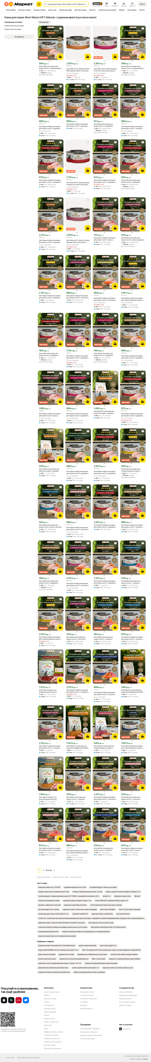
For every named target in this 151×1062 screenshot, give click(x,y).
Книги (46, 1028)
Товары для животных (52, 1038)
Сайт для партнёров (87, 1039)
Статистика (10, 1057)
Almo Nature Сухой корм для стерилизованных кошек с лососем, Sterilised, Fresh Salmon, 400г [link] (105, 747)
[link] (49, 887)
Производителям (125, 999)
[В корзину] (60, 56)
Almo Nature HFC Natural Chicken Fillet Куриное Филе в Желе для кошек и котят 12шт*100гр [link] (77, 70)
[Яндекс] (145, 1059)
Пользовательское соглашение (28, 1057)
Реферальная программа (128, 995)
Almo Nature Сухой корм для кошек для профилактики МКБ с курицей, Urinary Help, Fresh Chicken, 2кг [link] (77, 747)
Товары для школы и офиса (53, 1032)
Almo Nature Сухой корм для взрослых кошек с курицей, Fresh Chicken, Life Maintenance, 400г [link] (50, 470)
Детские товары (50, 1045)
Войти (142, 4)
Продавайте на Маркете (89, 1032)
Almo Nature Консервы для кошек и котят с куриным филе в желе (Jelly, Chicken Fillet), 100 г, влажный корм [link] (50, 67)
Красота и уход (49, 1018)
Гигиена (47, 1002)
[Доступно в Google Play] (11, 1003)
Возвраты (83, 1005)
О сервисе (84, 1002)
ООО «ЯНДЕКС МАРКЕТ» (139, 1056)
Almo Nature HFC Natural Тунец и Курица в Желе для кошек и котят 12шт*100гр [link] (77, 241)
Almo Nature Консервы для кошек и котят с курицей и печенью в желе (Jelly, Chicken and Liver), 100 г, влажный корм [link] (105, 125)
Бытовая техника (50, 999)
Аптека (46, 1015)
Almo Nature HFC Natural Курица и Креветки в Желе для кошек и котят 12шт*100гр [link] (77, 184)
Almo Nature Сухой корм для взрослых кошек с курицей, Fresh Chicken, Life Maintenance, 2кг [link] (105, 412)
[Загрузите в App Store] (4, 1003)
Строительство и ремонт (53, 1042)
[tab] (10, 10)
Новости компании (126, 992)
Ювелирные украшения (52, 1048)
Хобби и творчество (51, 1022)
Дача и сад (48, 1025)
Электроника (48, 1005)
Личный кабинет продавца (89, 1029)
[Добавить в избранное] (60, 28)
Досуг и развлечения (51, 992)
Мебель (47, 995)
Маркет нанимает (125, 1005)
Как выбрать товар (87, 992)
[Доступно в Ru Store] (26, 1003)
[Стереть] (86, 4)
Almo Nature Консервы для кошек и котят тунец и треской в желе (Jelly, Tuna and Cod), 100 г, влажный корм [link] (50, 526)
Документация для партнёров (91, 1035)
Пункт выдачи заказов (127, 1002)
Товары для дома (50, 1012)
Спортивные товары (51, 1035)
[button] (44, 22)
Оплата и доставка (87, 995)
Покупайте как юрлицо (88, 999)
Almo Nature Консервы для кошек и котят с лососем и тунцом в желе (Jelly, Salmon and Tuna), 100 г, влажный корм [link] (132, 798)
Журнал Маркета (86, 1008)
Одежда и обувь (50, 1008)
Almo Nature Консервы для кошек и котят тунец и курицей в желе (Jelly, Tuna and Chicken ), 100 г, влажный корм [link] (132, 239)
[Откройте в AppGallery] (18, 1003)
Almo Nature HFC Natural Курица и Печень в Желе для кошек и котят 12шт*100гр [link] (105, 70)
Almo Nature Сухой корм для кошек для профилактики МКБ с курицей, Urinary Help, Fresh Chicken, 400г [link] (132, 691)
